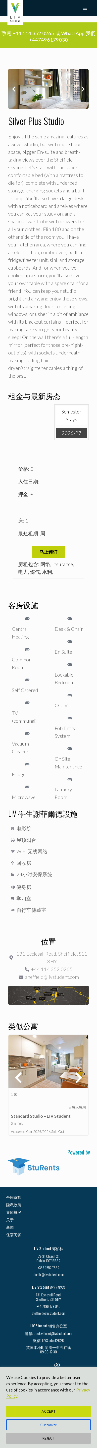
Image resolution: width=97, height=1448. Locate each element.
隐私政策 (13, 1204)
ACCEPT (49, 1411)
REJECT (48, 1438)
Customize (48, 1425)
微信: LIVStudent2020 (48, 1340)
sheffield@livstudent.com (48, 1313)
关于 (10, 1219)
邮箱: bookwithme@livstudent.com (48, 1333)
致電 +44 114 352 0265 (27, 33)
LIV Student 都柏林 (48, 1248)
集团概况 (13, 1212)
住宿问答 (13, 1234)
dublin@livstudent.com (49, 1274)
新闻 (10, 1227)
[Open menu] (85, 8)
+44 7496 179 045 (48, 1306)
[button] (14, 89)
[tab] (71, 415)
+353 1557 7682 (48, 1267)
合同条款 (13, 1197)
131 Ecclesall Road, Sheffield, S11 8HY (48, 1297)
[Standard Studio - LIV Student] (48, 1061)
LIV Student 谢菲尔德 (48, 1287)
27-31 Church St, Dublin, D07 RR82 (48, 1258)
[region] (48, 1407)
